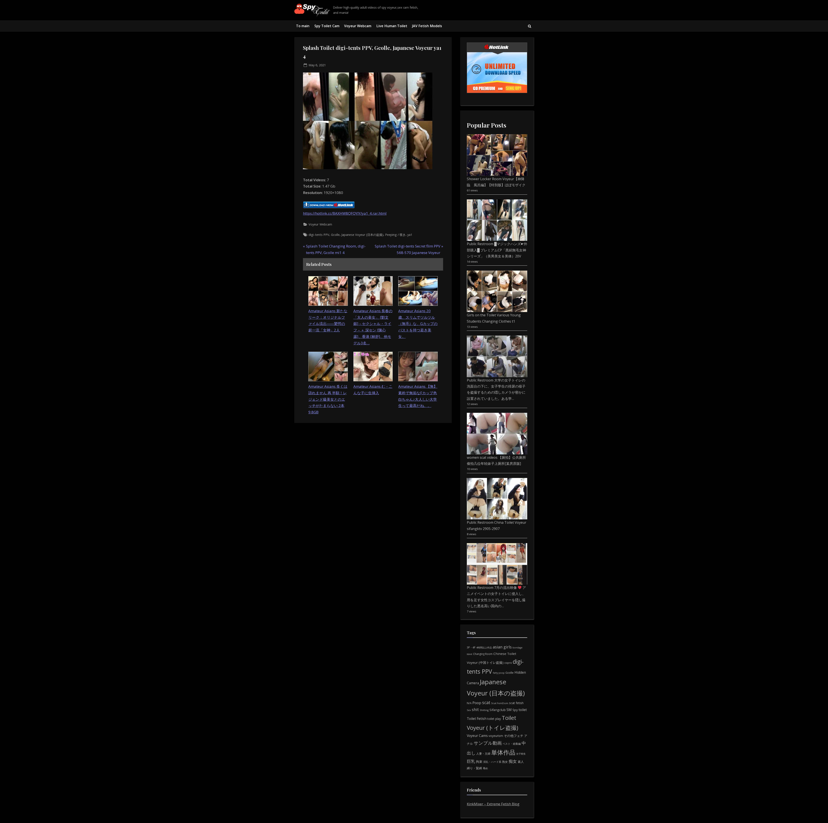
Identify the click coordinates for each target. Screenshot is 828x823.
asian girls (502, 647)
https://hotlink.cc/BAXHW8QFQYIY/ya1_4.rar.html (345, 213)
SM (509, 709)
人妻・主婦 (483, 753)
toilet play (494, 719)
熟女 (505, 762)
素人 (521, 762)
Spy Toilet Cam (326, 26)
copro (508, 663)
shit (475, 709)
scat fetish (516, 703)
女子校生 (521, 753)
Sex (469, 710)
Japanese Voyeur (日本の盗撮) (362, 235)
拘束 (479, 761)
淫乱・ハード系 (492, 762)
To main (302, 26)
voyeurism (496, 736)
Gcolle (335, 235)
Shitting (484, 710)
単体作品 (503, 752)
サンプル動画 (488, 743)
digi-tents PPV (319, 235)
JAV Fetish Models (427, 26)
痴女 (513, 761)
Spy (515, 710)
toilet (523, 709)
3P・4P (471, 647)
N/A (469, 703)
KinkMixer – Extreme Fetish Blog (493, 804)
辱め (485, 768)
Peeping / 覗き (395, 235)
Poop (476, 702)
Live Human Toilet (391, 26)
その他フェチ (513, 735)
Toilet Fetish (476, 718)
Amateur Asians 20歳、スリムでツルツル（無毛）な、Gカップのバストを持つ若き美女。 (418, 323)
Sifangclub (497, 710)
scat (486, 702)
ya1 (409, 235)
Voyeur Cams (477, 735)
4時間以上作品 (484, 647)
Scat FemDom (499, 703)
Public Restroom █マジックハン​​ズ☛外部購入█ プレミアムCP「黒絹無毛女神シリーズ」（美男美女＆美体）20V (497, 250)
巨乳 (471, 761)
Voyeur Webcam (357, 26)
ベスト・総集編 (512, 744)
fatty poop (499, 672)
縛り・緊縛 (474, 768)
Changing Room (482, 654)
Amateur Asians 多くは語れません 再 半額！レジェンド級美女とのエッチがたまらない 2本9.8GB (327, 399)
